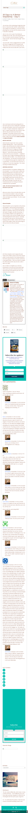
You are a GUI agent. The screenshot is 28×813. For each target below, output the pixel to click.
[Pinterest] (8, 290)
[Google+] (8, 288)
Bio (5, 280)
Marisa (4, 416)
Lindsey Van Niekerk (7, 453)
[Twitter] (4, 288)
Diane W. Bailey (7, 19)
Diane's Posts (21, 19)
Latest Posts (11, 280)
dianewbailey (7, 402)
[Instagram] (6, 290)
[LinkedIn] (4, 290)
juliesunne (5, 527)
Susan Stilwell (5, 501)
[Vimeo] (6, 292)
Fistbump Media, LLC (19, 809)
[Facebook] (6, 288)
